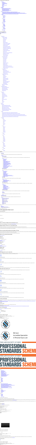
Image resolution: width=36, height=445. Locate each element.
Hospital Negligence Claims (5, 82)
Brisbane (4, 22)
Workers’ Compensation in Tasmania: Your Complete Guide (6, 384)
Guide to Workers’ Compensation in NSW (5, 385)
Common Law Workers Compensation (6, 43)
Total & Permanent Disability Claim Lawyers (5, 374)
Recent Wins (3, 104)
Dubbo (4, 16)
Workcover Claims (5, 51)
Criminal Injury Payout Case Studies (5, 110)
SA (2, 30)
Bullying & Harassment (5, 42)
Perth (3, 23)
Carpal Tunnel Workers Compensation (6, 46)
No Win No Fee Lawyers (3, 390)
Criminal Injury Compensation (5, 84)
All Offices (2, 381)
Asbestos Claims (4, 39)
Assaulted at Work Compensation (6, 44)
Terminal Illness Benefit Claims (5, 89)
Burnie (4, 144)
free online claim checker (6, 304)
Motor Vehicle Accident (3, 371)
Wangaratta (4, 21)
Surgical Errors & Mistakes (5, 78)
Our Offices (2, 14)
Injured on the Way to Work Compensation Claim (7, 52)
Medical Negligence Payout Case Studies (6, 108)
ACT (2, 29)
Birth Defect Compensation (5, 79)
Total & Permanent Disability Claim (5, 87)
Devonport (4, 28)
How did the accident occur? (2, 315)
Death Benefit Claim (4, 90)
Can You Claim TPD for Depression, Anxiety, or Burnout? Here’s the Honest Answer (9, 112)
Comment (1, 434)
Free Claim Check (3, 2)
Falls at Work (4, 40)
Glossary (3, 4)
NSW (3, 118)
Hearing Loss (4, 41)
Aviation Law (3, 85)
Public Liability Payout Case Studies (5, 9)
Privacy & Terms (2, 396)
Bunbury (4, 24)
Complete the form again (2, 438)
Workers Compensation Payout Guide (4, 383)
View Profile (1, 240)
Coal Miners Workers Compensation (6, 50)
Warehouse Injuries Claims (5, 49)
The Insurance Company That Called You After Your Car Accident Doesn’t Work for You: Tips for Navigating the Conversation (13, 114)
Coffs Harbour (4, 120)
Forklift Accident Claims (5, 45)
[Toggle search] (0, 33)
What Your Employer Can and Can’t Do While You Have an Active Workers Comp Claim (10, 116)
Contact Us (3, 6)
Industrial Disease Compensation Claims (7, 47)
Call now (1, 309)
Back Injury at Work (5, 38)
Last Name (1, 406)
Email (0, 410)
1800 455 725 (6, 308)
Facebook (2, 394)
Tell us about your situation (2, 411)
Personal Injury (3, 36)
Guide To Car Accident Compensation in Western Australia (6, 386)
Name (0, 444)
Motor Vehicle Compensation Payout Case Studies (6, 106)
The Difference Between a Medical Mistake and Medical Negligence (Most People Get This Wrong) (11, 12)
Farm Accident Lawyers (5, 54)
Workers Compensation (5, 37)
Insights (2, 11)
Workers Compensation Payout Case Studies (6, 8)
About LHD (2, 1)
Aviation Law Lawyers (3, 373)
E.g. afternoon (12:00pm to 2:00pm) (3, 409)
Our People (2, 7)
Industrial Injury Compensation (6, 53)
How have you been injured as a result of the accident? (5, 443)
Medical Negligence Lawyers (3, 372)
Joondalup (4, 25)
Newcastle (4, 17)
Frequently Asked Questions (4, 3)
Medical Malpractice (5, 83)
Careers (3, 102)
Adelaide (4, 150)
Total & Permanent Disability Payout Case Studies (6, 10)
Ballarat (4, 19)
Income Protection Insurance (4, 88)
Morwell (4, 20)
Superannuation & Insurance (4, 86)
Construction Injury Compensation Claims (7, 48)
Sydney (4, 15)
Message (1, 317)
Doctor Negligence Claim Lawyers (6, 81)
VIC (2, 18)
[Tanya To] (18, 235)
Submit (0, 412)
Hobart (4, 27)
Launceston (4, 146)
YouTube (2, 395)
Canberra (4, 148)
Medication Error (4, 80)
